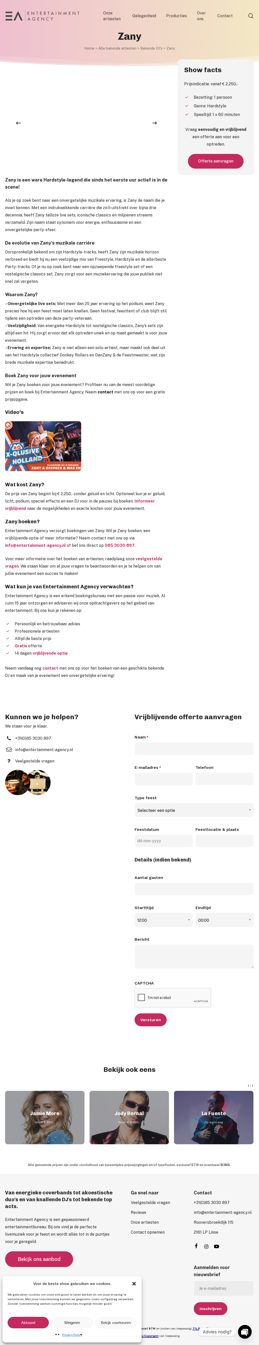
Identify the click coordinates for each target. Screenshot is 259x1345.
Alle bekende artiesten (117, 48)
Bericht (142, 939)
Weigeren (72, 1322)
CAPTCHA (144, 983)
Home (89, 48)
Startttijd (144, 907)
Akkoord (28, 1322)
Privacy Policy (72, 1335)
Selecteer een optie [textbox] (156, 810)
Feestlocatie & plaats (217, 829)
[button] (134, 1283)
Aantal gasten (149, 877)
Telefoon (204, 767)
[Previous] (18, 123)
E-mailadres (148, 767)
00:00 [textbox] (203, 920)
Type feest (146, 797)
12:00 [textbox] (142, 920)
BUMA (225, 1165)
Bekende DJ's (151, 48)
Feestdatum (147, 829)
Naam (141, 737)
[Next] (154, 123)
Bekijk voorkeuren (116, 1322)
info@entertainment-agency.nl (35, 545)
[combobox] (194, 810)
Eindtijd (203, 907)
